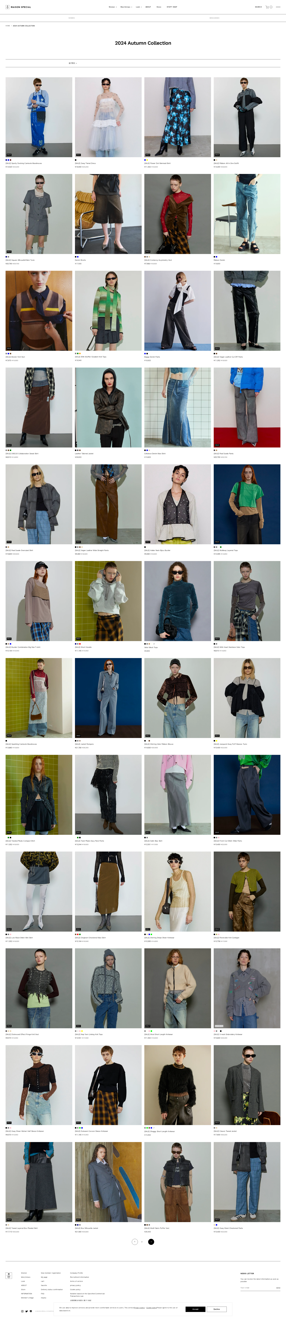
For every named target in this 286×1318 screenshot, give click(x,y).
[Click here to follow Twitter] (26, 1311)
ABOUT (148, 7)
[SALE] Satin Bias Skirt (153, 841)
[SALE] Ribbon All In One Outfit (226, 163)
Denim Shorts (80, 260)
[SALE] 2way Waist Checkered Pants (228, 1228)
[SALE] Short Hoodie (83, 647)
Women (112, 7)
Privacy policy (139, 1308)
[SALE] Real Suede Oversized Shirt (19, 550)
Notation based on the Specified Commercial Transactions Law (87, 1295)
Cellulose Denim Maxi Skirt (154, 453)
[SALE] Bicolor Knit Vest (15, 357)
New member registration (51, 1273)
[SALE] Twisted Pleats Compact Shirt (20, 841)
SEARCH (258, 7)
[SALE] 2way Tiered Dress (85, 163)
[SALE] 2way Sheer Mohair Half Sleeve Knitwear (25, 1131)
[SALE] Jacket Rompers (84, 744)
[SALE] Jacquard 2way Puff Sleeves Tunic (230, 744)
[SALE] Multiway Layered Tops (226, 550)
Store (159, 7)
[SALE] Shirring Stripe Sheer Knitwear (159, 938)
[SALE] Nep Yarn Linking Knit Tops (89, 1034)
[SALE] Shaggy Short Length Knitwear (159, 1131)
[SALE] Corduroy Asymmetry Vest (158, 260)
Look (138, 7)
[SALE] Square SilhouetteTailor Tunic (20, 260)
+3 (154, 643)
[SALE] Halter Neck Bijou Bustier (157, 550)
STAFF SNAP (172, 7)
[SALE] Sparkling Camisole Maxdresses (21, 744)
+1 (154, 1127)
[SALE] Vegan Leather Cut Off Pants (228, 357)
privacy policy (75, 1285)
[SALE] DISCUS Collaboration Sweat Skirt (22, 453)
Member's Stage (27, 1298)
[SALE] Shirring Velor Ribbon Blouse (158, 744)
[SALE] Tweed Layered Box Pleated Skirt (22, 1228)
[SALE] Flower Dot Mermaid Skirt (157, 163)
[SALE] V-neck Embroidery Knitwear (228, 1034)
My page (44, 1277)
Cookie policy (75, 1289)
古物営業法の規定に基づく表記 (80, 1300)
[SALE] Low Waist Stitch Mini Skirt (19, 938)
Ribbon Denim (219, 260)
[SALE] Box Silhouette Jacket (86, 1228)
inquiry (43, 1298)
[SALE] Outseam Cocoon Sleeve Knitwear (91, 1131)
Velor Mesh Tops (151, 647)
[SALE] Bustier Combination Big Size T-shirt (23, 647)
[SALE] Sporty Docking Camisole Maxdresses (24, 163)
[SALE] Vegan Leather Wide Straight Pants (92, 550)
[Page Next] (151, 1242)
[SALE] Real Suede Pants (224, 453)
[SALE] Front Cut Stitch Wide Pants (228, 841)
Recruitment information (79, 1277)
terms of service (76, 1281)
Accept (195, 1309)
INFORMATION (26, 1293)
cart (42, 1281)
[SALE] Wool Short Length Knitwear (158, 1034)
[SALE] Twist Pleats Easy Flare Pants (89, 841)
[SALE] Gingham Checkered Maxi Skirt (90, 938)
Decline (217, 1309)
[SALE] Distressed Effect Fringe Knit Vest (22, 1034)
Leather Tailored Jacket (84, 453)
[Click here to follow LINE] (31, 1311)
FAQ (42, 1293)
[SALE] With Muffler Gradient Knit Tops (90, 357)
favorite (44, 1285)
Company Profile (76, 1273)
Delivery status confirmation (52, 1289)
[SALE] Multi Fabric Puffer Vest (156, 1228)
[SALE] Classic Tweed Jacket (225, 1131)
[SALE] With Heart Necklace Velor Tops (229, 647)
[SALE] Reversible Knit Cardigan (226, 938)
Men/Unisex (125, 7)
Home (8, 25)
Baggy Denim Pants (152, 357)
